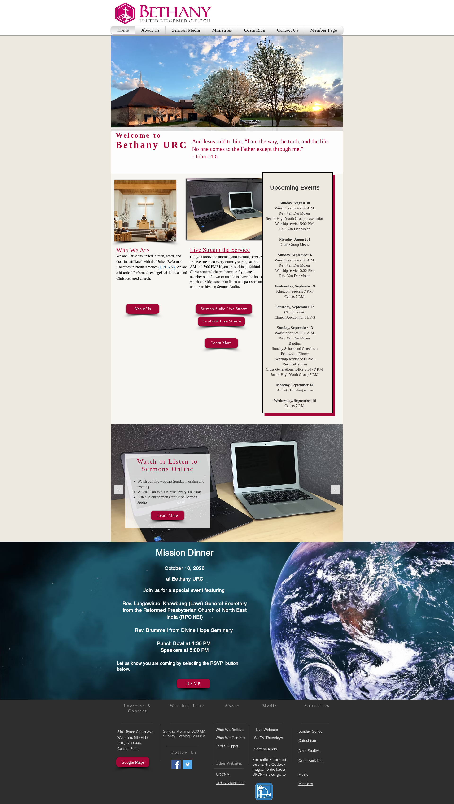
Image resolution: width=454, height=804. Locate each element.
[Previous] (118, 490)
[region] (227, 209)
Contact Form (128, 749)
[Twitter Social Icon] (187, 764)
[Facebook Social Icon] (176, 764)
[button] (222, 30)
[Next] (335, 490)
